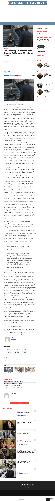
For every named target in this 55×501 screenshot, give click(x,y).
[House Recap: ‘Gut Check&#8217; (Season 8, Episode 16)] (19, 369)
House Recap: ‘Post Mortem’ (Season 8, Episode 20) (13, 383)
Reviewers (30, 23)
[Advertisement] (27, 12)
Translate (46, 28)
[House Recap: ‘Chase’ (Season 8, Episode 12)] (30, 369)
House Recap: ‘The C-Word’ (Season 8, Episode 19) (13, 381)
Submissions (24, 23)
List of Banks (13, 339)
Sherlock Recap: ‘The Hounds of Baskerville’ (12, 385)
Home (26, 487)
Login (38, 34)
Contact (18, 23)
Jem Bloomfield (21, 473)
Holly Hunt (9, 71)
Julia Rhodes (20, 415)
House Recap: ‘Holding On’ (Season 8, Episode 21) (13, 387)
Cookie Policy (21, 499)
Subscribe (41, 46)
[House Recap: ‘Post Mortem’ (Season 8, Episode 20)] (8, 369)
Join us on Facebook (41, 51)
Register (38, 33)
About (35, 23)
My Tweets (39, 99)
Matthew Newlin (21, 454)
